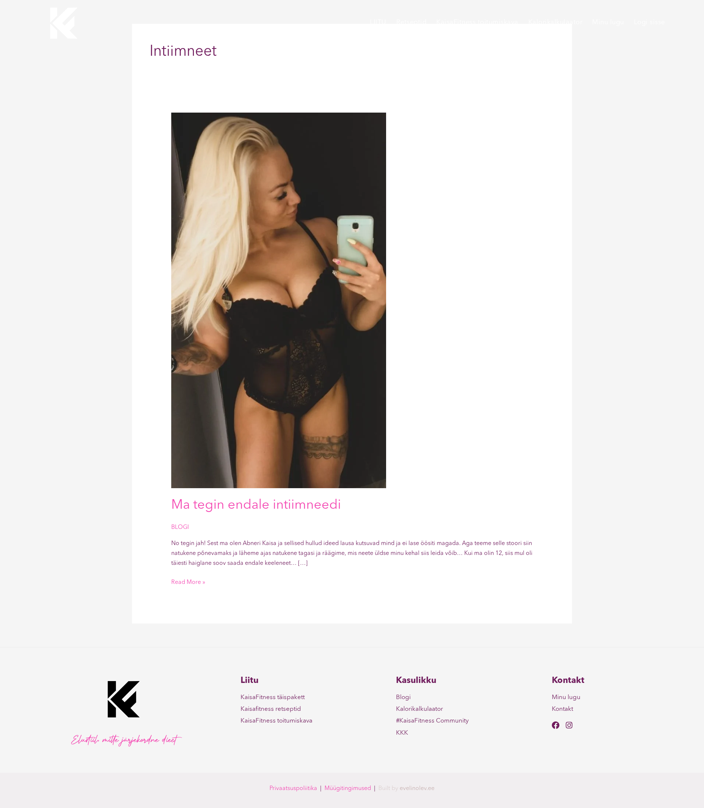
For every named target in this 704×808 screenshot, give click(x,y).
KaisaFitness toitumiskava (477, 22)
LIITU (378, 22)
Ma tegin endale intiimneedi (256, 505)
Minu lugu (608, 22)
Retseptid (411, 22)
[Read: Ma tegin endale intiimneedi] (278, 300)
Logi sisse (649, 22)
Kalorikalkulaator (555, 22)
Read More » (188, 581)
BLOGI (180, 527)
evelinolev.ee (417, 788)
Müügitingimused (347, 788)
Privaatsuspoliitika (293, 788)
